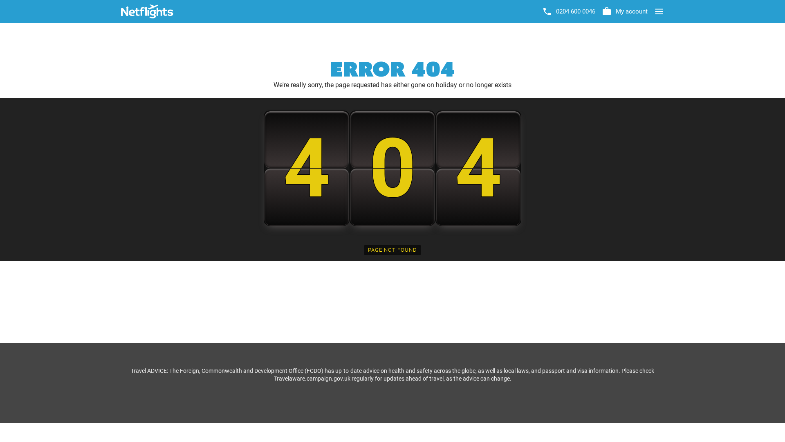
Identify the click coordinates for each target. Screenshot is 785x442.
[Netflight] (147, 11)
